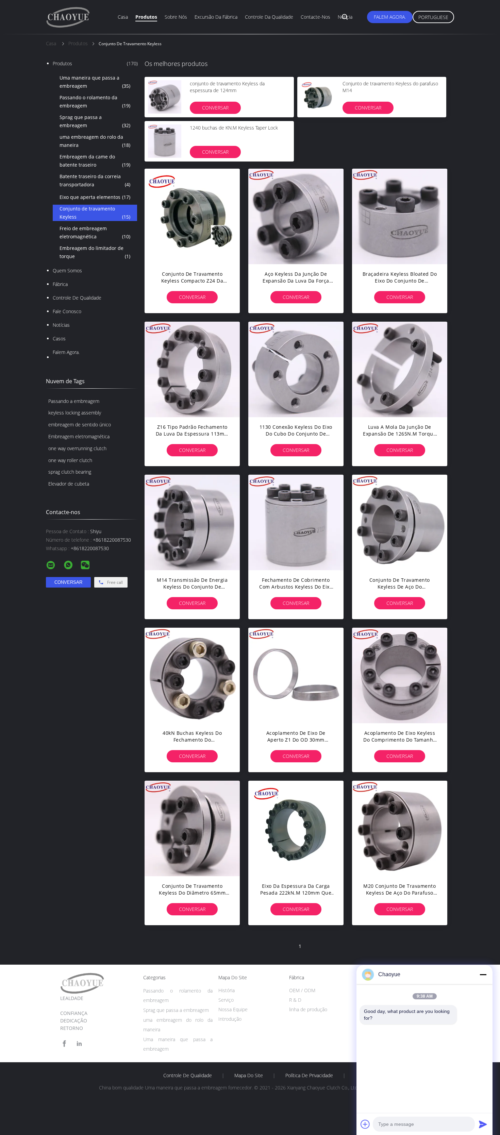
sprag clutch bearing (69, 472)
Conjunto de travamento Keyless (95, 212)
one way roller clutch (70, 460)
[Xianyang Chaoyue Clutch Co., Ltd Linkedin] (79, 1044)
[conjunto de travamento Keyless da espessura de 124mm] (164, 97)
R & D (295, 1000)
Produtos (146, 17)
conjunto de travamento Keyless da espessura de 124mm (227, 87)
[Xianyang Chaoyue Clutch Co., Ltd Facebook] (64, 1044)
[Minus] (483, 974)
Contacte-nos (315, 17)
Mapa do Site (248, 1075)
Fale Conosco (67, 311)
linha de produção (308, 1009)
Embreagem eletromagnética (79, 436)
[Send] (483, 1124)
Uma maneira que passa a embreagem (95, 81)
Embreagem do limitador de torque (95, 252)
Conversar (215, 107)
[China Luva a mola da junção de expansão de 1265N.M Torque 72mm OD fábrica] (399, 369)
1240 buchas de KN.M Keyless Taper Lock (234, 127)
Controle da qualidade (269, 17)
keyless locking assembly (74, 412)
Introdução (229, 1019)
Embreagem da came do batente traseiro (95, 160)
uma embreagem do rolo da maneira (95, 141)
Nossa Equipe (233, 1009)
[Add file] (365, 1124)
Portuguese (433, 17)
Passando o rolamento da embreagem (95, 101)
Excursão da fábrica (216, 17)
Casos (59, 338)
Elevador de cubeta (68, 483)
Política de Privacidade (309, 1075)
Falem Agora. (390, 17)
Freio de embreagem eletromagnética (95, 232)
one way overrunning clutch (77, 448)
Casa (123, 17)
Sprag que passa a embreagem (95, 121)
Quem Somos (67, 270)
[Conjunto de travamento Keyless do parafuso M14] (317, 97)
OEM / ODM (302, 990)
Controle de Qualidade (77, 297)
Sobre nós (176, 17)
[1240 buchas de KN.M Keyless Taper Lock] (164, 141)
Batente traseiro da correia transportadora (95, 180)
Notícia (345, 17)
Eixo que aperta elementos (95, 197)
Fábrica (60, 284)
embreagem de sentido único (79, 424)
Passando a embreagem (73, 401)
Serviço (226, 1000)
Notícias (61, 325)
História (226, 990)
